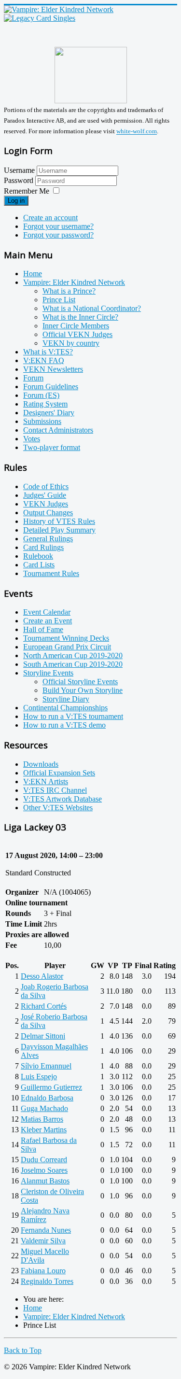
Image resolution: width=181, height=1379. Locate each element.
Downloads (40, 764)
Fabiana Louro (43, 1270)
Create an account (50, 217)
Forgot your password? (58, 235)
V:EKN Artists (45, 781)
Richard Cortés (44, 1006)
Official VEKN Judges (77, 334)
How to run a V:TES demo (64, 725)
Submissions (42, 421)
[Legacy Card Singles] (39, 18)
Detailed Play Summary (59, 530)
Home (32, 273)
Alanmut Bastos (45, 1181)
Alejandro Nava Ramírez (45, 1215)
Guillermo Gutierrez (51, 1087)
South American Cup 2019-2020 (73, 664)
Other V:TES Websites (58, 807)
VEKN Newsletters (53, 369)
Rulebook (38, 556)
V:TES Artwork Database (62, 799)
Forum (33, 378)
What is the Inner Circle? (80, 317)
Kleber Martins (44, 1130)
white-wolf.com (136, 131)
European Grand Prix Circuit (67, 647)
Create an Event (47, 621)
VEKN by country (70, 343)
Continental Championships (65, 708)
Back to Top (23, 1350)
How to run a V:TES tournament (73, 716)
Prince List (58, 300)
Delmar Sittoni (43, 1036)
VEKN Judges (45, 504)
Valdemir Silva (43, 1241)
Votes (31, 439)
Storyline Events (48, 673)
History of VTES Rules (59, 521)
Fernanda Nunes (46, 1230)
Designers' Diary (48, 412)
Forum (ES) (41, 395)
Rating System (45, 404)
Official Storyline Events (80, 681)
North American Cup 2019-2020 (73, 655)
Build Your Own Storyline (82, 690)
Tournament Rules (51, 573)
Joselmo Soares (44, 1170)
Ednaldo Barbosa (47, 1098)
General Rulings (48, 539)
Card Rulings (43, 547)
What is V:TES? (48, 352)
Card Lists (39, 565)
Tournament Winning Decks (66, 638)
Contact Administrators (58, 430)
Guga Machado (44, 1108)
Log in (16, 200)
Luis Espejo (39, 1076)
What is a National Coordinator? (91, 308)
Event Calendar (46, 612)
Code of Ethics (46, 486)
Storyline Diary (65, 699)
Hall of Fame (43, 629)
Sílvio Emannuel (46, 1066)
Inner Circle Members (75, 326)
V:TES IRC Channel (55, 790)
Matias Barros (42, 1119)
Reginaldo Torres (47, 1281)
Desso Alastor (42, 976)
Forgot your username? (58, 226)
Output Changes (48, 512)
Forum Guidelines (50, 386)
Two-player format (51, 447)
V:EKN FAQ (43, 360)
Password (19, 180)
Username (19, 170)
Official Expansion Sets (59, 773)
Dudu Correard (44, 1159)
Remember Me (26, 191)
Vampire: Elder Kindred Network (74, 282)
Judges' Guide (44, 495)
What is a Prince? (69, 291)
